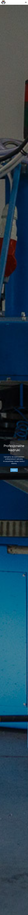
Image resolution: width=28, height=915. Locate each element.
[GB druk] (3, 2)
